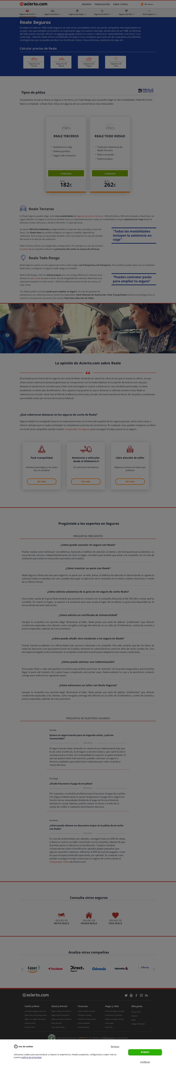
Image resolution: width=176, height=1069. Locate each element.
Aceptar (145, 1051)
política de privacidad (31, 1057)
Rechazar (115, 1046)
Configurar (145, 1062)
